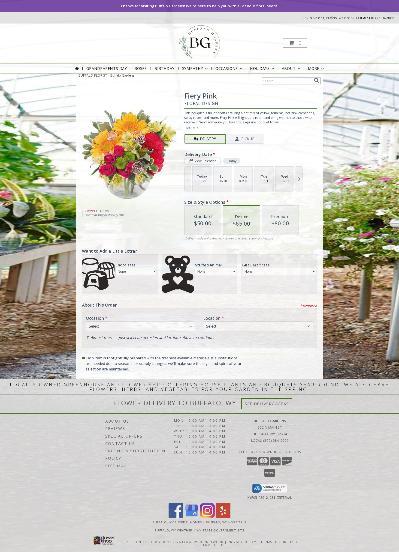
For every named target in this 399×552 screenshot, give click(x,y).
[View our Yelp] (223, 516)
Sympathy (192, 68)
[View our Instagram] (207, 516)
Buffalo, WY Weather (174, 530)
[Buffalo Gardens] (199, 41)
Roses (141, 68)
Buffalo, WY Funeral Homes (177, 522)
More (313, 68)
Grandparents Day (106, 68)
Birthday (164, 68)
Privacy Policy (242, 542)
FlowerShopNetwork (203, 542)
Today (231, 161)
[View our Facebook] (176, 516)
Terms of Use (214, 545)
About (289, 68)
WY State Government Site (220, 530)
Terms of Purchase (279, 542)
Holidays (259, 68)
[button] (295, 43)
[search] (316, 80)
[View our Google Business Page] (191, 516)
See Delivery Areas (267, 403)
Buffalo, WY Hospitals (226, 522)
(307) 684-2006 (381, 17)
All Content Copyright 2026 (154, 542)
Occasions (226, 68)
